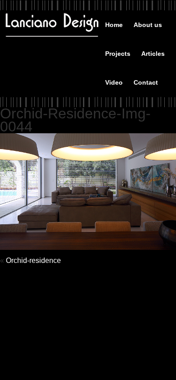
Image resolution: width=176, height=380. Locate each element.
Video (114, 82)
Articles (153, 53)
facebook (149, 24)
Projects (117, 53)
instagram (165, 25)
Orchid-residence (33, 260)
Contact (146, 82)
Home (114, 24)
